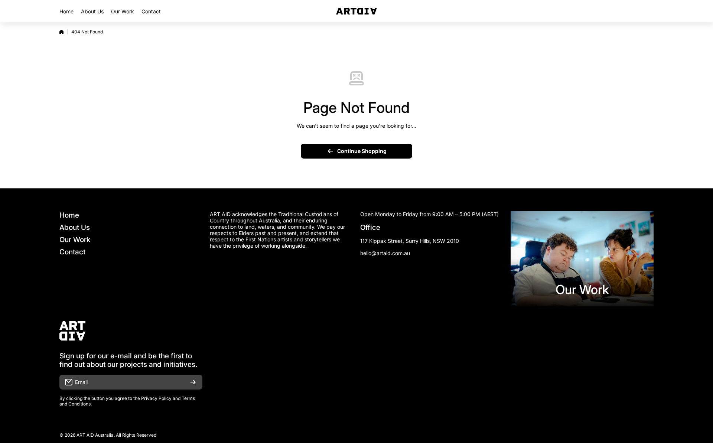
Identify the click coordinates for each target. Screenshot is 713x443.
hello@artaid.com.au (385, 253)
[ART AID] (356, 11)
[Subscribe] (193, 382)
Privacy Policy (156, 398)
